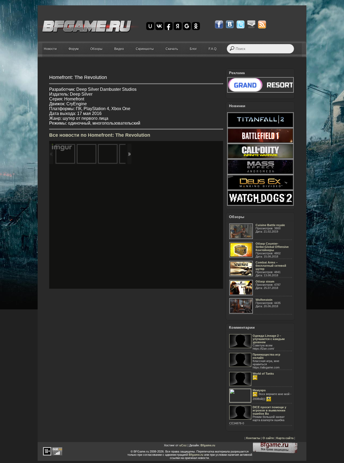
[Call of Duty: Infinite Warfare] (260, 158)
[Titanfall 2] (260, 126)
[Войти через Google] (187, 26)
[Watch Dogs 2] (260, 204)
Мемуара (259, 390)
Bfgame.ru (207, 445)
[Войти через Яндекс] (178, 26)
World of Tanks (263, 373)
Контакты (253, 438)
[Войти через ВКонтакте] (159, 26)
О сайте (268, 438)
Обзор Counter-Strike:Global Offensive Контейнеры (272, 247)
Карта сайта (284, 438)
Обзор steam (265, 281)
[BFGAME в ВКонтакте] (230, 24)
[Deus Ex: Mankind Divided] (260, 189)
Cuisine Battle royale (270, 225)
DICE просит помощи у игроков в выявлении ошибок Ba (269, 410)
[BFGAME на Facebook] (219, 24)
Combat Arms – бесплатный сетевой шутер (271, 265)
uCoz (183, 445)
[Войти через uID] (150, 26)
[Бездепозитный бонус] (260, 91)
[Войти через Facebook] (168, 26)
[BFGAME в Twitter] (240, 24)
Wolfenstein (264, 299)
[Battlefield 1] (260, 142)
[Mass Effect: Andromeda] (260, 173)
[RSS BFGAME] (262, 24)
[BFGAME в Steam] (251, 24)
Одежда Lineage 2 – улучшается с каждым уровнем (269, 339)
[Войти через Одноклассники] (196, 26)
